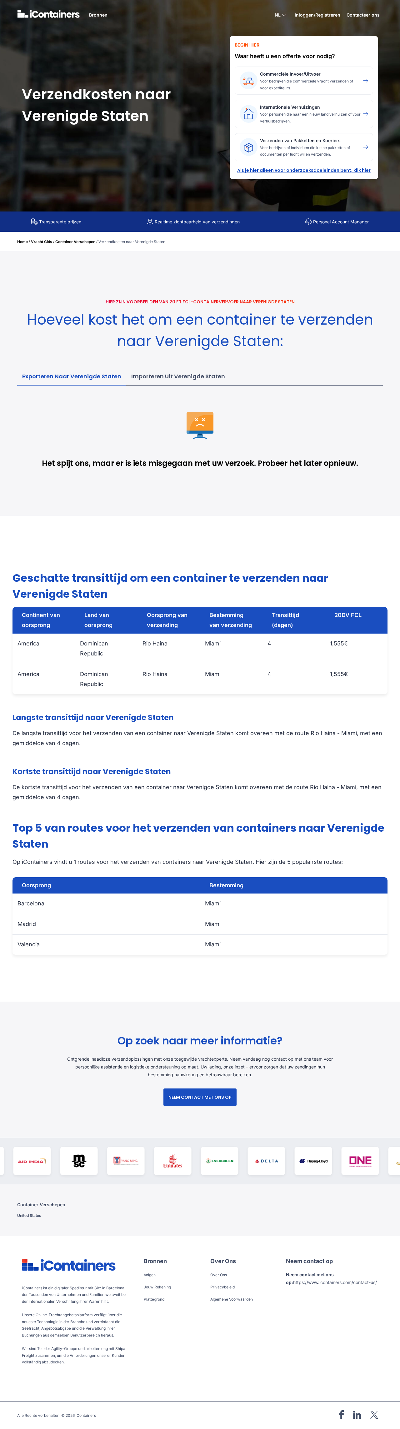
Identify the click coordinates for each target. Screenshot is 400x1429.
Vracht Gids (41, 241)
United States (29, 1215)
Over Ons (218, 1274)
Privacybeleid (222, 1287)
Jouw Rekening (157, 1287)
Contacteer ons (363, 14)
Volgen (150, 1274)
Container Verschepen (75, 241)
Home (22, 241)
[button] (280, 15)
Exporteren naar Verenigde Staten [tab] (71, 376)
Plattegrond (154, 1299)
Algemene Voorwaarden (231, 1299)
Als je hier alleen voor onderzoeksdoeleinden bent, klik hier (304, 170)
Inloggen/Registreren (317, 14)
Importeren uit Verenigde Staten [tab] (178, 376)
